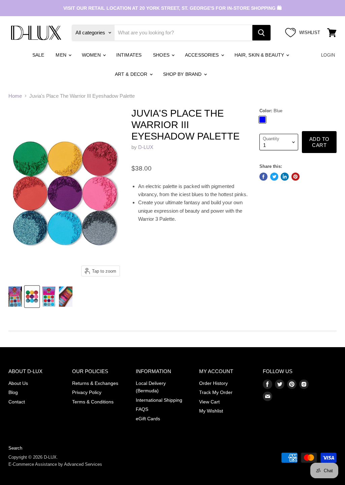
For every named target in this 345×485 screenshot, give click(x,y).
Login (328, 55)
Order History (213, 383)
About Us (18, 383)
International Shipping (159, 400)
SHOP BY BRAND (183, 74)
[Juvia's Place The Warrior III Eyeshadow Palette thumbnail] (15, 296)
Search (15, 448)
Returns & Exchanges (95, 383)
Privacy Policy (86, 392)
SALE (38, 55)
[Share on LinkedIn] (285, 177)
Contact (16, 401)
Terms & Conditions (93, 401)
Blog (13, 392)
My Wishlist (211, 411)
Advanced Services (83, 464)
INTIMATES (129, 55)
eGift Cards (148, 418)
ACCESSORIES (202, 55)
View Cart (209, 401)
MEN (62, 55)
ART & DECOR (132, 74)
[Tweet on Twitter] (274, 177)
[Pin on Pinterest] (295, 177)
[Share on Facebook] (263, 177)
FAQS (142, 409)
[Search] (261, 32)
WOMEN (92, 55)
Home (15, 96)
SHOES (162, 55)
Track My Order (215, 392)
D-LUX (145, 147)
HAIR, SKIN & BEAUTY (260, 55)
